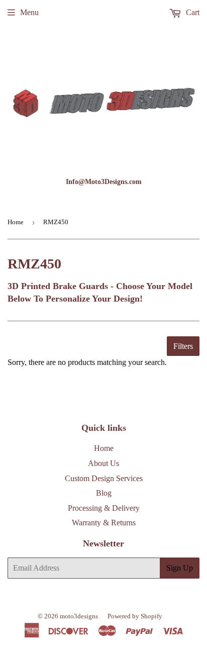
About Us (103, 463)
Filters (183, 346)
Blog (104, 493)
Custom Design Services (104, 478)
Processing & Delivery (104, 508)
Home (16, 222)
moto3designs (79, 616)
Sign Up (179, 568)
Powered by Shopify (135, 616)
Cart (191, 12)
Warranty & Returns (104, 522)
